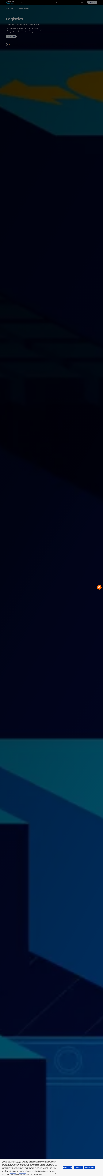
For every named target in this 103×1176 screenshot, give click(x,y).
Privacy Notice (22, 1173)
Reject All (78, 1167)
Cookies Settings (67, 1167)
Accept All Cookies (89, 1167)
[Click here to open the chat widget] (99, 587)
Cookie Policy (13, 1173)
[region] (51, 1167)
